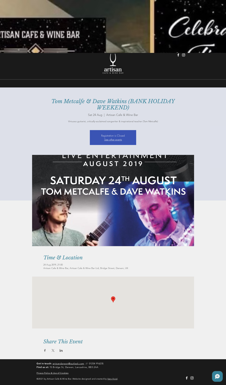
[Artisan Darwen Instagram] (183, 55)
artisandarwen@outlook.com (68, 363)
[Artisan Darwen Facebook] (178, 55)
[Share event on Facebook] (44, 350)
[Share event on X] (53, 350)
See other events (113, 139)
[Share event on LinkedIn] (61, 350)
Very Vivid (112, 379)
